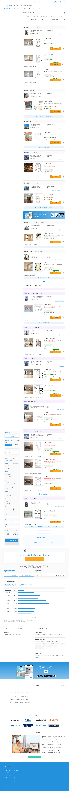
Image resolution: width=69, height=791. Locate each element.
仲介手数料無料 (8, 473)
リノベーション (49, 645)
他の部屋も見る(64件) (44, 494)
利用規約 (15, 779)
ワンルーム (7, 482)
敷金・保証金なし (8, 474)
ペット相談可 (8, 533)
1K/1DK (12, 584)
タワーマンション (50, 641)
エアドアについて (7, 770)
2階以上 (14, 533)
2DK (14, 484)
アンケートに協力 (16, 775)
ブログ (6, 777)
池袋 (16, 634)
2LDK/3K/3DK (24, 584)
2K (6, 484)
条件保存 (12, 436)
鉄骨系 (7, 501)
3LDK (14, 487)
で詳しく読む (36, 757)
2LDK (57, 655)
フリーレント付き (8, 476)
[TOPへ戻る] (8, 2)
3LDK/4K (30, 584)
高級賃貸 (44, 645)
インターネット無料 (9, 477)
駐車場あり (7, 534)
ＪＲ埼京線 (6, 634)
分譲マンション (57, 641)
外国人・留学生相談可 (39, 648)
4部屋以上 (7, 488)
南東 (14, 508)
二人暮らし (63, 643)
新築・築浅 (37, 641)
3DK (6, 487)
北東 (14, 511)
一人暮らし (57, 643)
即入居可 (55, 645)
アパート (7, 494)
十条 (19, 634)
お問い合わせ (16, 772)
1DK (6, 483)
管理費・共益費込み (9, 460)
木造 (6, 502)
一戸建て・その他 (8, 495)
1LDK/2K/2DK (17, 584)
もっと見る (44, 532)
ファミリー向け (38, 645)
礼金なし (7, 475)
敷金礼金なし (45, 634)
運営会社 (15, 777)
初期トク (24, 22)
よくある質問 (16, 770)
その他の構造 (8, 503)
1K (13, 482)
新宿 (13, 634)
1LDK (14, 483)
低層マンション (38, 643)
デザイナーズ (43, 641)
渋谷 (10, 634)
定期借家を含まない (16, 535)
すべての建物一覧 (7, 772)
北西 (14, 510)
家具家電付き (45, 643)
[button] (67, 789)
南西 (14, 509)
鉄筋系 (7, 500)
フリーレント (59, 634)
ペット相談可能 (51, 643)
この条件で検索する (12, 540)
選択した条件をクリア (12, 543)
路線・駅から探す (7, 775)
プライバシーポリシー (17, 781)
